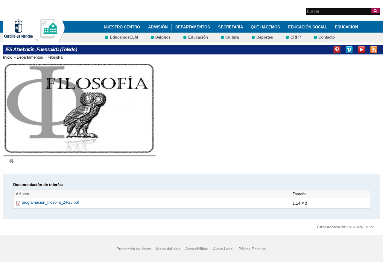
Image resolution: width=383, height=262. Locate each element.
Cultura (232, 37)
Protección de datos (133, 248)
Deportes (264, 37)
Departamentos (192, 27)
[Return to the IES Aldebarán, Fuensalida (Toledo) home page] (49, 40)
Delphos (163, 37)
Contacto (326, 37)
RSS (373, 49)
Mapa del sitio (168, 248)
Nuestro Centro (122, 27)
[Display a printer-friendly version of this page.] (11, 161)
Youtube (361, 49)
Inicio (7, 57)
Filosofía (55, 57)
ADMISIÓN (158, 27)
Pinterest (337, 49)
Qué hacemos (265, 27)
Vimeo (349, 49)
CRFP (296, 37)
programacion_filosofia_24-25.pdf (50, 202)
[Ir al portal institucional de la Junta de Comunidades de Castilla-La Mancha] (26, 40)
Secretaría (230, 27)
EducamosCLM (124, 37)
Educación (346, 27)
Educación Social (307, 27)
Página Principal (252, 248)
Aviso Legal (223, 248)
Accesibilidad (196, 248)
